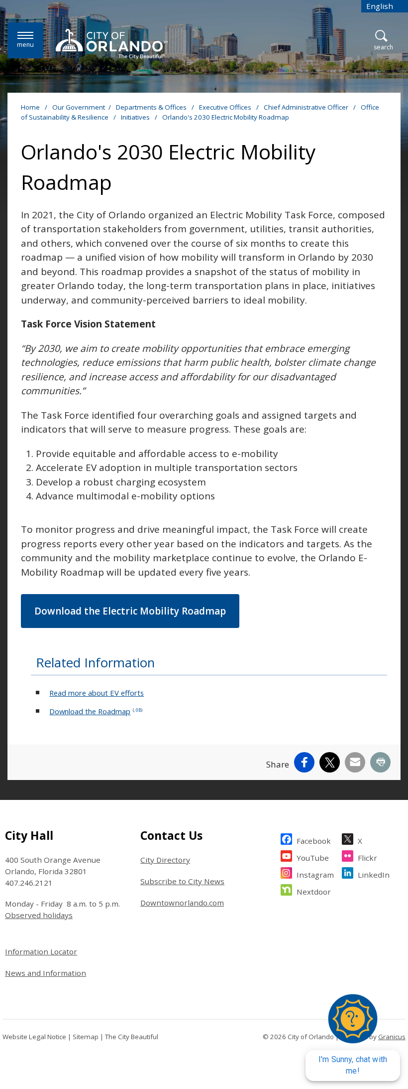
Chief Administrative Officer (307, 107)
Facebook (314, 841)
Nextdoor (314, 892)
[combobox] (384, 6)
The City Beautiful (131, 1036)
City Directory (165, 860)
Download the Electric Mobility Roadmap (130, 611)
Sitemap (86, 1036)
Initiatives (136, 117)
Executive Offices (226, 107)
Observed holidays (39, 915)
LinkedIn (374, 875)
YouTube (313, 858)
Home (30, 107)
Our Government (78, 107)
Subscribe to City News (182, 881)
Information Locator (41, 951)
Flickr (367, 858)
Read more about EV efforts (96, 693)
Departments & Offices (152, 107)
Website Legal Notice (34, 1036)
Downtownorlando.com (182, 903)
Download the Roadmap (95, 711)
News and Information (45, 973)
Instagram (315, 875)
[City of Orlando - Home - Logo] (112, 44)
